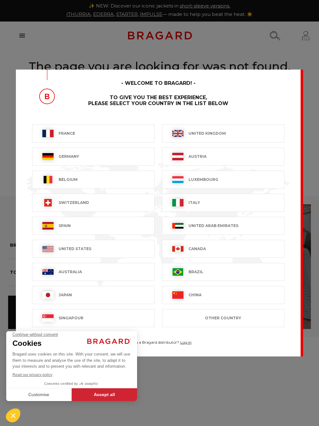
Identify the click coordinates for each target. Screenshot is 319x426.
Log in (186, 342)
